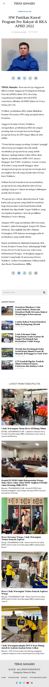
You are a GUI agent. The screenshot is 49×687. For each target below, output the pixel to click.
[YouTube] (28, 682)
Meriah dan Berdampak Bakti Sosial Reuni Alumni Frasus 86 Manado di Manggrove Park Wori (31, 351)
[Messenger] (19, 78)
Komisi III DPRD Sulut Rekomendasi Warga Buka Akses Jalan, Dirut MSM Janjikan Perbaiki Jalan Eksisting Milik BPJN (24, 482)
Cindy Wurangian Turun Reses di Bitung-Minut (23, 428)
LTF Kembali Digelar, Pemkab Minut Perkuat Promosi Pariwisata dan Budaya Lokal (29, 363)
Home (3, 677)
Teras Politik (24, 11)
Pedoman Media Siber (38, 677)
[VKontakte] (32, 682)
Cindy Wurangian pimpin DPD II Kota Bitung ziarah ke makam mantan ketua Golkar (22, 646)
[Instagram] (23, 682)
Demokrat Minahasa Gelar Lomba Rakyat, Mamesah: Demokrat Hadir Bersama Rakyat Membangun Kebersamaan (31, 310)
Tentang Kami (13, 677)
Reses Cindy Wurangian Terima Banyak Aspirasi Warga (24, 592)
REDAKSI (24, 677)
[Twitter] (24, 78)
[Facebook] (13, 78)
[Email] (36, 78)
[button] (44, 292)
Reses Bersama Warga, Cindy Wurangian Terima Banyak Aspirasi (21, 538)
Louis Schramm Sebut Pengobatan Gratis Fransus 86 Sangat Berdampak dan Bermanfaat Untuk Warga (29, 338)
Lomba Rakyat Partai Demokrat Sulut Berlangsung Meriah (30, 323)
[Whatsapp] (30, 78)
